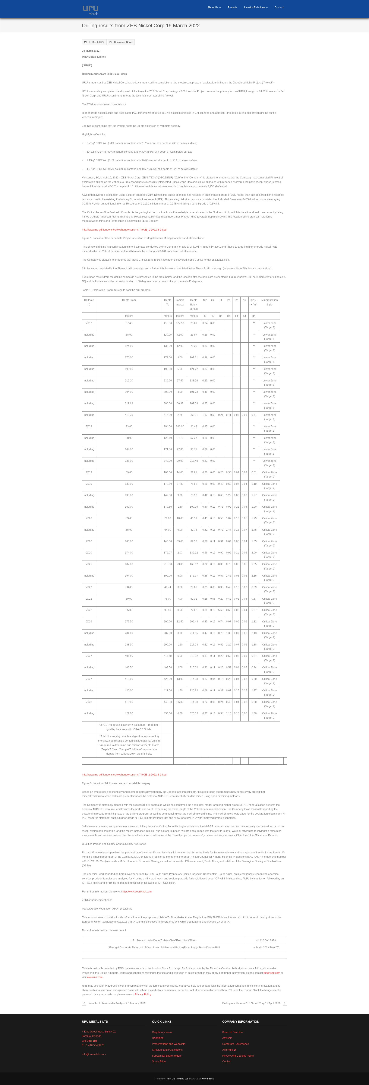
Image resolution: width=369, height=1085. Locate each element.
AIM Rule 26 (229, 1049)
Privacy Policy (143, 994)
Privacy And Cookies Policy (238, 1055)
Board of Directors (232, 1032)
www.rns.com (94, 977)
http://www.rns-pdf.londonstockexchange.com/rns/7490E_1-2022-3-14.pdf (124, 229)
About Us (213, 7)
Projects (232, 7)
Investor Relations (254, 7)
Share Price (159, 1061)
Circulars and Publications (167, 1049)
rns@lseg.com (272, 972)
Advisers (227, 1038)
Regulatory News (123, 42)
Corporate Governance (235, 1044)
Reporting (158, 1038)
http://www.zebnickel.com (137, 891)
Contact (279, 7)
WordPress (208, 1078)
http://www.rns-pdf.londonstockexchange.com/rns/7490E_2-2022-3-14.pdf (124, 774)
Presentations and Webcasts (168, 1044)
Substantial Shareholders (167, 1055)
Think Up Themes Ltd (176, 1078)
